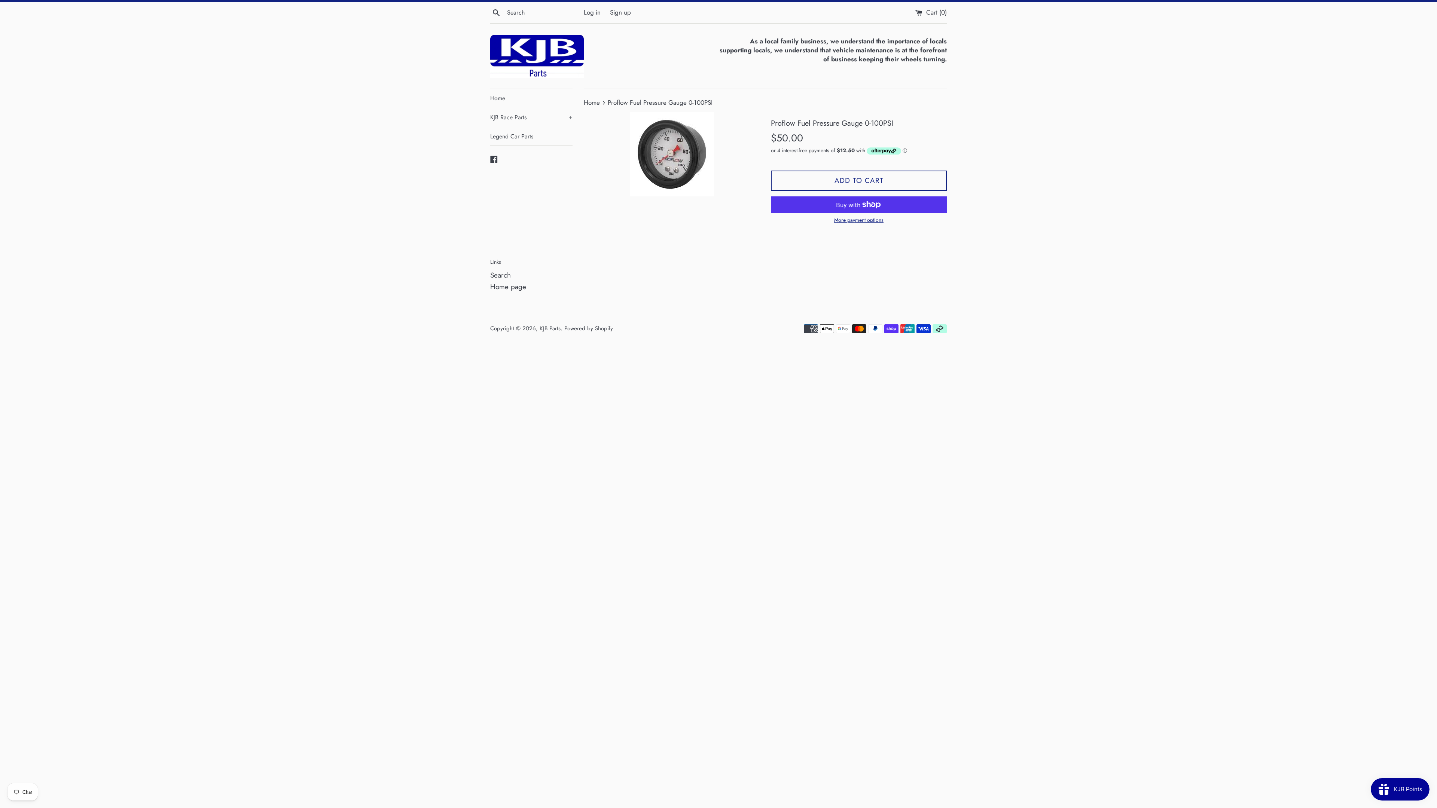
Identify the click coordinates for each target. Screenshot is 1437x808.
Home (497, 98)
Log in (592, 12)
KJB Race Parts (531, 117)
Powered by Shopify (588, 328)
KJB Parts (550, 328)
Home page (508, 287)
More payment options (859, 220)
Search (500, 275)
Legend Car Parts (511, 136)
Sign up (620, 12)
